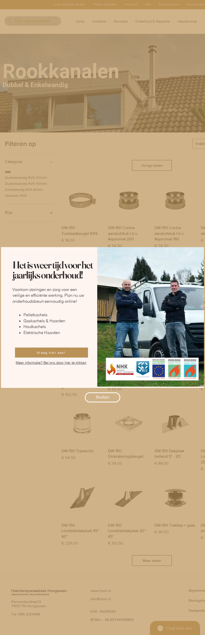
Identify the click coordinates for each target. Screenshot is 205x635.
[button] (102, 397)
